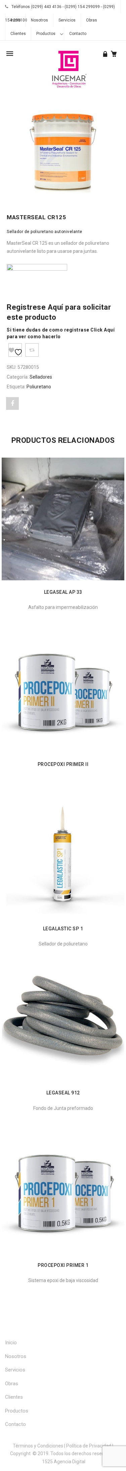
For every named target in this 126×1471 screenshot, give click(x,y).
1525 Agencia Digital (63, 1461)
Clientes (18, 33)
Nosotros (39, 20)
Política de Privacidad (88, 1445)
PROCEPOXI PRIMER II (63, 764)
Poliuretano (39, 386)
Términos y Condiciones (38, 1445)
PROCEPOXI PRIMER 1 (63, 1265)
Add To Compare (32, 350)
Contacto (77, 33)
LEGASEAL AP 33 (63, 592)
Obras (91, 20)
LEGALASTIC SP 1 (63, 928)
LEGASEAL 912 (63, 1092)
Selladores (41, 377)
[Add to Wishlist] (15, 350)
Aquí (56, 307)
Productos (45, 33)
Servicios (67, 20)
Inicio (15, 20)
